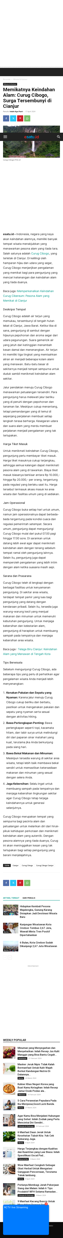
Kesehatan (22, 1058)
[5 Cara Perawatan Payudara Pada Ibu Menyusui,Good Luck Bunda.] (9, 1105)
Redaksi (49, 1225)
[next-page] (10, 957)
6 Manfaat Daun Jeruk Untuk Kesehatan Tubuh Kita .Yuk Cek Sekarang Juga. (36, 1135)
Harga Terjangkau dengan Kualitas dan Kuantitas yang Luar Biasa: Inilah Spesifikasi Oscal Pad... (39, 1152)
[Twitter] (13, 883)
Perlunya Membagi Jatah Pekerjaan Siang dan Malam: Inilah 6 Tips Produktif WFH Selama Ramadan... (38, 1188)
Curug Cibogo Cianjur (45, 865)
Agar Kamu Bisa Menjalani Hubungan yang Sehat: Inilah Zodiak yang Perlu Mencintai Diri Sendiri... (39, 1119)
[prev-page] (5, 957)
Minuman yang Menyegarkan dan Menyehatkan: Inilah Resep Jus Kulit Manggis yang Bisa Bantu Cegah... (38, 1051)
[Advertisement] (31, 33)
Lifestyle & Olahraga (26, 1126)
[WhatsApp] (27, 883)
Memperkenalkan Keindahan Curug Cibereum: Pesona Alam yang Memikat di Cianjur (28, 295)
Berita (6, 914)
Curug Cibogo (40, 253)
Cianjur (16, 865)
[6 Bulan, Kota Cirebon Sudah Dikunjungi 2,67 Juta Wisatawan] (10, 946)
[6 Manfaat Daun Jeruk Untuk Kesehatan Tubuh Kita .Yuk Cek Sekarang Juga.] (9, 1137)
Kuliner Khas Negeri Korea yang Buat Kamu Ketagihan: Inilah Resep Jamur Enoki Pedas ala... (38, 1087)
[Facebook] (6, 883)
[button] (5, 137)
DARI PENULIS (29, 898)
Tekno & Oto (23, 1159)
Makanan (22, 1095)
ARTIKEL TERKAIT (11, 898)
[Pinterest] (20, 883)
